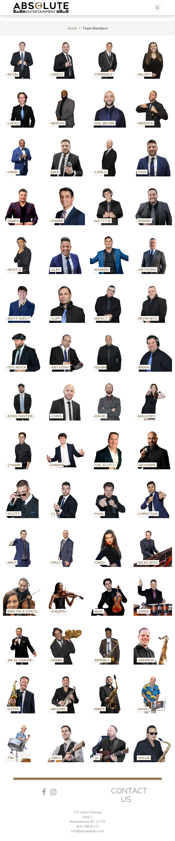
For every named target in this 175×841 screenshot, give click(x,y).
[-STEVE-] (22, 693)
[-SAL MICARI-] (109, 108)
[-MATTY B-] (109, 205)
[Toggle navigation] (157, 7)
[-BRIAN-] (153, 352)
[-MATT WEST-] (22, 303)
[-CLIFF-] (66, 303)
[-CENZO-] (66, 59)
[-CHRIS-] (66, 400)
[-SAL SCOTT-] (109, 449)
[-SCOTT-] (22, 498)
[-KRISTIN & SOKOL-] (22, 596)
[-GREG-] (66, 742)
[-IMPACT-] (109, 303)
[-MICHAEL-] (66, 693)
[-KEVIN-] (22, 59)
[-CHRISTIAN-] (153, 498)
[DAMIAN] (66, 449)
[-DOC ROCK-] (22, 352)
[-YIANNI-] (66, 205)
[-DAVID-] (109, 400)
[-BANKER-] (109, 254)
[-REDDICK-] (153, 108)
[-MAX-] (66, 156)
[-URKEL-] (22, 156)
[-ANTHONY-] (153, 254)
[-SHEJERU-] (66, 596)
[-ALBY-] (66, 254)
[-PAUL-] (109, 498)
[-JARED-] (153, 596)
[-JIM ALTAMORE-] (22, 645)
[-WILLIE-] (153, 742)
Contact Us (129, 795)
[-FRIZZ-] (66, 547)
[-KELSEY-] (153, 59)
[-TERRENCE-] (109, 59)
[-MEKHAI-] (66, 108)
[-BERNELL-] (109, 645)
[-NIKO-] (22, 547)
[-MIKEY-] (109, 693)
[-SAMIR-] (66, 645)
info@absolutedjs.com (87, 831)
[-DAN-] (153, 156)
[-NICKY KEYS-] (153, 547)
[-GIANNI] (109, 352)
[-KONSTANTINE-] (22, 400)
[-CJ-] (66, 498)
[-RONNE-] (153, 205)
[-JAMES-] (22, 205)
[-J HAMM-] (22, 449)
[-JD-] (109, 742)
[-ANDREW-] (153, 645)
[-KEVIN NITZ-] (153, 303)
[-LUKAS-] (22, 108)
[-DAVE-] (153, 693)
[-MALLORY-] (153, 400)
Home (72, 28)
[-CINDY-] (109, 547)
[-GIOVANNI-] (153, 449)
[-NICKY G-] (22, 254)
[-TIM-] (22, 742)
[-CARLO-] (109, 156)
